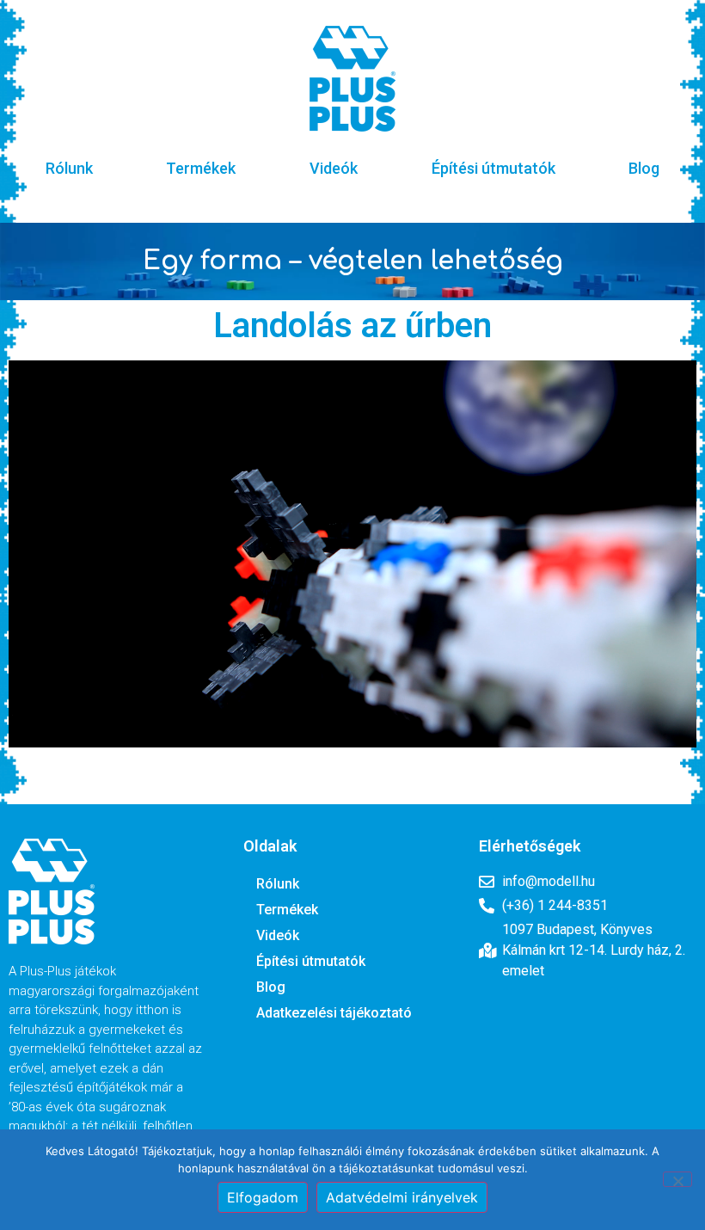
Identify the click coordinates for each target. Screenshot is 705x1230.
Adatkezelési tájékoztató (334, 1013)
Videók (334, 168)
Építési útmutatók (493, 168)
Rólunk (69, 168)
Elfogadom (262, 1197)
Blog (643, 168)
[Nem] (677, 1179)
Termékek (201, 168)
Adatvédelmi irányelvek (402, 1197)
